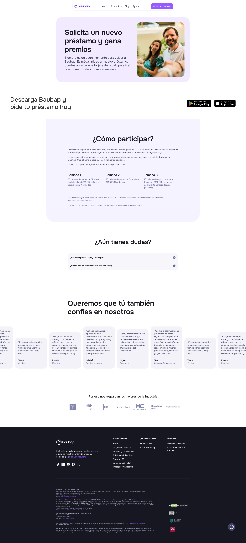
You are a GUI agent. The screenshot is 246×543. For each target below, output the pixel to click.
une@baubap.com (68, 518)
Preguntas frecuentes (123, 447)
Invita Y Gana (146, 443)
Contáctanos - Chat (122, 463)
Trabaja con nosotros (123, 466)
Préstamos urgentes (176, 443)
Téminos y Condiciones (124, 451)
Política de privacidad (80, 510)
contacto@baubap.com (68, 496)
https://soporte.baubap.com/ (70, 495)
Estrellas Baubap (147, 447)
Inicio (115, 443)
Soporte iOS (118, 459)
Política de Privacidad (123, 455)
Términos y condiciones (64, 510)
